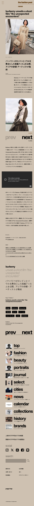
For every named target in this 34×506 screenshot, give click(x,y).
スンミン (15, 312)
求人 (20, 472)
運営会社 (8, 469)
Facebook (22, 450)
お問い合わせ (9, 472)
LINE (27, 450)
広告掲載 (21, 469)
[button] (25, 137)
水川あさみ (24, 316)
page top (9, 488)
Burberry (14, 308)
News (20, 6)
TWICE (8, 312)
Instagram (7, 450)
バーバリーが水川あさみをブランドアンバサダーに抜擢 (15, 256)
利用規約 (8, 475)
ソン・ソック (21, 312)
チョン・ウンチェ (10, 316)
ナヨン (18, 316)
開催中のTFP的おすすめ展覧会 (15, 439)
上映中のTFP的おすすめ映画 (14, 436)
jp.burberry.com (10, 239)
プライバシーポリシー (24, 475)
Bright (8, 308)
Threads (17, 450)
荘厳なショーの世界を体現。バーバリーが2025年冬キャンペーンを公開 (18, 247)
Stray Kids (23, 308)
